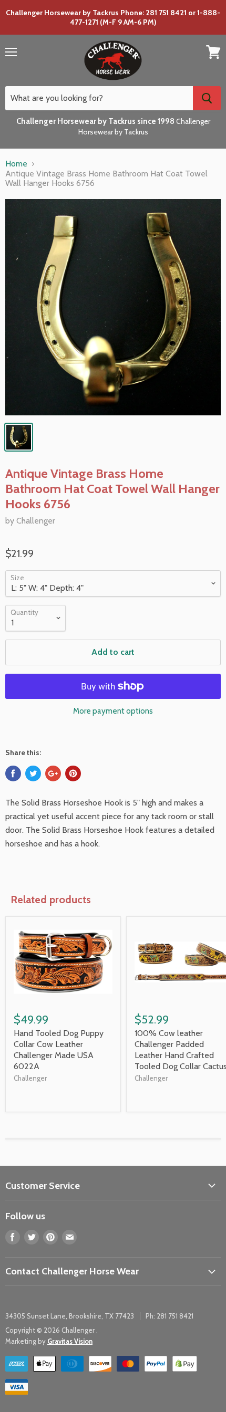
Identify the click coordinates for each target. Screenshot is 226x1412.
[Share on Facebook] (13, 773)
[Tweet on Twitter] (33, 773)
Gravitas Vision (70, 1341)
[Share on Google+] (53, 773)
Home (16, 164)
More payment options (113, 711)
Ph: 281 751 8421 (169, 1316)
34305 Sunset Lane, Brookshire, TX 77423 (69, 1316)
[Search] (207, 98)
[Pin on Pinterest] (73, 773)
